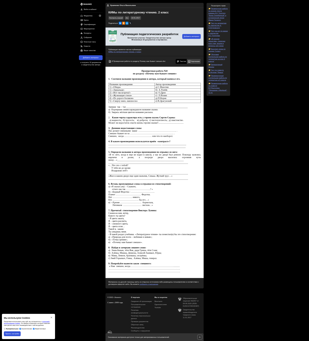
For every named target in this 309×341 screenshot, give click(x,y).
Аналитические (26, 329)
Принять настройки (12, 334)
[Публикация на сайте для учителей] (112, 36)
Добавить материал (90, 58)
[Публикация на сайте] (101, 15)
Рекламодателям (137, 328)
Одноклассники (160, 304)
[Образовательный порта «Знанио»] (85, 5)
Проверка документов (139, 321)
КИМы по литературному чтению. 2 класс (124, 52)
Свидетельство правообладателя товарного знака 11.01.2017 (190, 313)
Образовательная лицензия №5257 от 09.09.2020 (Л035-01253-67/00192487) (191, 302)
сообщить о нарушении (149, 284)
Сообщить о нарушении (140, 331)
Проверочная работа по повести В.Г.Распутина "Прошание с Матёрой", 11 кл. (218, 88)
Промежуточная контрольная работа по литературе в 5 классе (217, 78)
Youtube (157, 307)
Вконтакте (158, 301)
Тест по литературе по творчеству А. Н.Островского (217, 25)
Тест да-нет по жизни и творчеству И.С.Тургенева (218, 33)
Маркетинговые (40, 329)
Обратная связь (137, 325)
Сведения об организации (141, 301)
